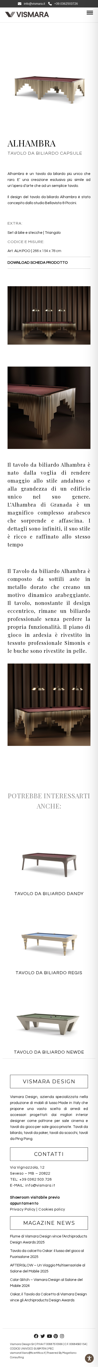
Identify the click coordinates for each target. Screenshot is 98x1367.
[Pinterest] (56, 1336)
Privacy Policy (23, 1209)
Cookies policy (51, 1209)
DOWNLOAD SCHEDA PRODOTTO (38, 263)
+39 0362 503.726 (35, 1179)
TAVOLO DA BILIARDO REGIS (49, 972)
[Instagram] (62, 1336)
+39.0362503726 (66, 3)
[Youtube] (49, 1336)
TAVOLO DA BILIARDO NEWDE (49, 1052)
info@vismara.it (34, 3)
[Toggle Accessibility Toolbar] (89, 1358)
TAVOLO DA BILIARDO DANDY (49, 893)
